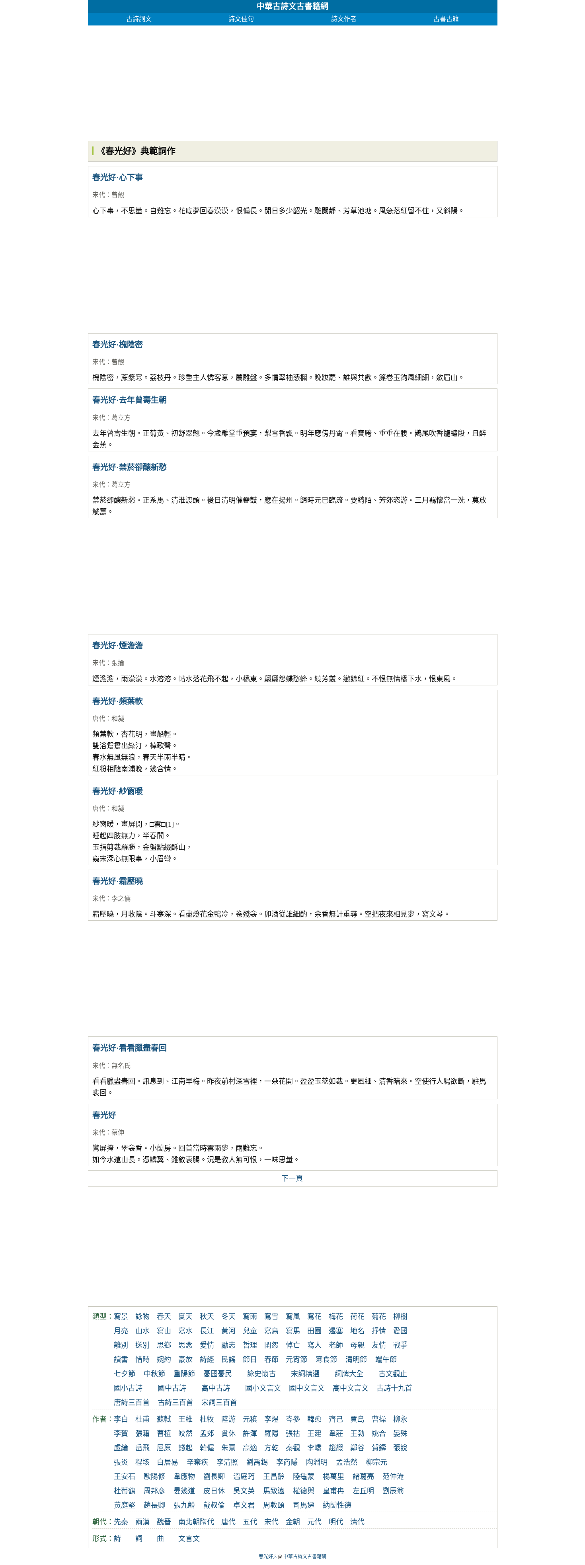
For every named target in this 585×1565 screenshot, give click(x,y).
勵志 (228, 1345)
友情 (379, 1345)
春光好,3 (268, 1556)
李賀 (121, 1434)
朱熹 (228, 1448)
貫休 (228, 1434)
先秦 (121, 1522)
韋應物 (184, 1477)
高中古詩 (215, 1388)
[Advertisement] (292, 81)
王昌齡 (274, 1477)
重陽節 (184, 1374)
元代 (314, 1522)
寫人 (314, 1345)
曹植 (164, 1434)
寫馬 (293, 1331)
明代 (336, 1522)
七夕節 (124, 1374)
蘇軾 (164, 1419)
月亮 (121, 1331)
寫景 (121, 1317)
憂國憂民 (217, 1374)
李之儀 (121, 898)
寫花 (314, 1317)
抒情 (379, 1331)
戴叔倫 (214, 1505)
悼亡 (293, 1345)
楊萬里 (333, 1477)
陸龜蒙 (303, 1477)
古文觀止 (392, 1374)
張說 (400, 1448)
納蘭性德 (337, 1505)
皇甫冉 (333, 1491)
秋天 (207, 1317)
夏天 (185, 1317)
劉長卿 (214, 1477)
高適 (250, 1448)
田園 (314, 1331)
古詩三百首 (175, 1403)
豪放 (185, 1360)
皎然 (185, 1434)
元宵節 (296, 1360)
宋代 (98, 194)
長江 (207, 1331)
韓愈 (314, 1419)
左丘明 (363, 1491)
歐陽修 (154, 1477)
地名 (357, 1331)
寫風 (293, 1317)
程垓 (142, 1462)
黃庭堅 (124, 1505)
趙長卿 (154, 1505)
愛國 (400, 1331)
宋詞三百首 (219, 1403)
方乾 (271, 1448)
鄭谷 (357, 1448)
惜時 (142, 1360)
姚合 (379, 1434)
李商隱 (287, 1462)
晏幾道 (184, 1491)
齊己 (336, 1419)
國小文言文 (263, 1388)
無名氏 (121, 1065)
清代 (357, 1522)
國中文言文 (307, 1388)
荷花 (357, 1317)
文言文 (189, 1539)
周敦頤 (274, 1505)
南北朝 (189, 1522)
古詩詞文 (139, 19)
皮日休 (214, 1491)
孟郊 (207, 1434)
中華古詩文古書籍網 (292, 6)
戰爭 (400, 1345)
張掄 (117, 663)
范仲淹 (393, 1477)
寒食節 (326, 1360)
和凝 (117, 718)
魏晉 (164, 1522)
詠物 (142, 1317)
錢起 (185, 1448)
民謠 (228, 1360)
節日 (250, 1360)
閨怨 (271, 1345)
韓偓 (207, 1448)
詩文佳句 (241, 19)
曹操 (379, 1419)
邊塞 (336, 1331)
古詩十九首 (394, 1388)
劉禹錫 (257, 1462)
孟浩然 (346, 1462)
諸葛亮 (363, 1477)
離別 (121, 1345)
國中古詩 (172, 1388)
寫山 (164, 1331)
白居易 (167, 1462)
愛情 (207, 1345)
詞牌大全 (349, 1374)
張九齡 (184, 1505)
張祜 (293, 1434)
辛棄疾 (197, 1462)
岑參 (293, 1419)
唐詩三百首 (132, 1403)
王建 (314, 1434)
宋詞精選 (305, 1374)
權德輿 (303, 1491)
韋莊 (336, 1434)
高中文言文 (351, 1388)
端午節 (386, 1360)
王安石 (124, 1477)
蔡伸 (117, 1132)
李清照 (227, 1462)
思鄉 (164, 1345)
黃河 (228, 1331)
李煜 (271, 1419)
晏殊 (400, 1434)
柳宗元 (376, 1462)
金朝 (293, 1522)
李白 (121, 1419)
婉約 (164, 1360)
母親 (357, 1345)
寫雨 (250, 1317)
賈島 (357, 1419)
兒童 (250, 1331)
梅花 (336, 1317)
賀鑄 (379, 1448)
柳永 (400, 1419)
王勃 (357, 1434)
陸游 (228, 1419)
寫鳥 (271, 1331)
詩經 (207, 1360)
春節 (271, 1360)
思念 (185, 1345)
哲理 (250, 1345)
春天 (164, 1317)
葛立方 (121, 417)
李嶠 (314, 1448)
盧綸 (121, 1448)
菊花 (379, 1317)
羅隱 (271, 1434)
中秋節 (154, 1374)
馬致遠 (274, 1491)
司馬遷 (303, 1505)
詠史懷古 (261, 1374)
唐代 (98, 718)
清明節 (356, 1360)
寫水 (185, 1331)
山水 (142, 1331)
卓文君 (244, 1505)
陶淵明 (317, 1462)
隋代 (207, 1522)
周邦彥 (154, 1491)
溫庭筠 (244, 1477)
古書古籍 (446, 19)
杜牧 (207, 1419)
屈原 (164, 1448)
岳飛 (142, 1448)
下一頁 (292, 1179)
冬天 (228, 1317)
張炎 (121, 1462)
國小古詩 (128, 1388)
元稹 (250, 1419)
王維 (185, 1419)
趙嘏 (336, 1448)
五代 (250, 1522)
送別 (142, 1345)
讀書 (121, 1360)
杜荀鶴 (124, 1491)
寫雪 (271, 1317)
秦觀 (293, 1448)
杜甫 (142, 1419)
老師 (336, 1345)
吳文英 (244, 1491)
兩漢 (142, 1522)
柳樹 (400, 1317)
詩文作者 (344, 19)
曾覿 (117, 194)
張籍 (142, 1434)
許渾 (250, 1434)
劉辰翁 (393, 1491)
